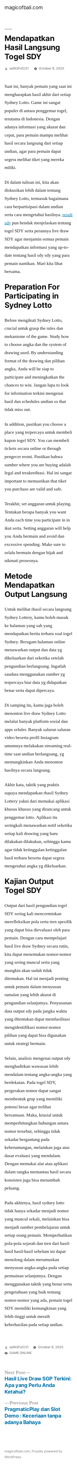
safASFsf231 (19, 68)
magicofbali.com (24, 7)
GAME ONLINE (20, 1353)
